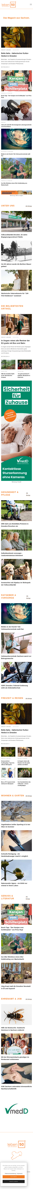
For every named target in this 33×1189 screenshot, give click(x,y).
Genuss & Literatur (6, 93)
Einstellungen (13, 1181)
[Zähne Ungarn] (16, 192)
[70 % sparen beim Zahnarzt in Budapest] (8, 772)
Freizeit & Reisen (6, 49)
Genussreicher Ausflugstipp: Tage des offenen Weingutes (7, 762)
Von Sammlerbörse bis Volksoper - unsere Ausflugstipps (24, 783)
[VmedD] (16, 430)
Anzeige (3, 122)
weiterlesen (4, 67)
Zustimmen (14, 1176)
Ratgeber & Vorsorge (7, 151)
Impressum (19, 1173)
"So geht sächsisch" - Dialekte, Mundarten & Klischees (24, 375)
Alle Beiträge (29, 206)
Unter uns (4, 371)
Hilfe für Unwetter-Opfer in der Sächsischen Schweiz (7, 375)
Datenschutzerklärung (10, 1173)
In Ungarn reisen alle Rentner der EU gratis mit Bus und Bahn (24, 762)
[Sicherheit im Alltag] (16, 1108)
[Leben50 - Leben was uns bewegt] (8, 4)
